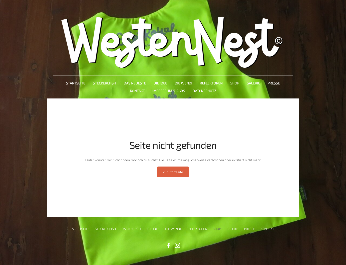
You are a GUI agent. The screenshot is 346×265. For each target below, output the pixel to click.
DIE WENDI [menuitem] (183, 83)
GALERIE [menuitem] (253, 83)
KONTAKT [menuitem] (137, 90)
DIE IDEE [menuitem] (160, 83)
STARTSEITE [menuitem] (75, 83)
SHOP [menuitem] (234, 83)
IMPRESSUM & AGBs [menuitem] (168, 90)
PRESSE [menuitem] (274, 83)
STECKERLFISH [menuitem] (104, 83)
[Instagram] (177, 245)
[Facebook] (169, 245)
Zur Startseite (173, 172)
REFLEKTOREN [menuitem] (211, 83)
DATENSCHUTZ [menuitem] (204, 90)
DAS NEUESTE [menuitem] (135, 83)
